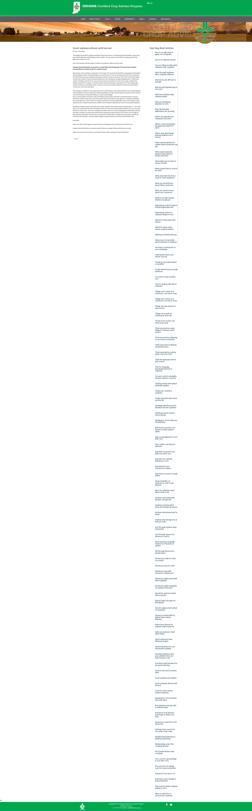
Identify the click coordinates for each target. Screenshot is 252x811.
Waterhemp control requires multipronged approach (166, 206)
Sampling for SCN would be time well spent (166, 699)
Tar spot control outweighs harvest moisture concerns (165, 377)
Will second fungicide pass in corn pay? (166, 88)
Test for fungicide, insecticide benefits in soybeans (163, 369)
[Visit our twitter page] (171, 805)
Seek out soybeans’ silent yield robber (165, 633)
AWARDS (152, 19)
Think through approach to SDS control (165, 360)
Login (151, 3)
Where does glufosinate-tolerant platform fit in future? (165, 135)
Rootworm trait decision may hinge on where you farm (164, 715)
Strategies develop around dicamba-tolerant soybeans (165, 406)
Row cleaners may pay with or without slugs (165, 706)
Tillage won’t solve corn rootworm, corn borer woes (166, 292)
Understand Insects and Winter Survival (164, 256)
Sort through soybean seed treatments (165, 528)
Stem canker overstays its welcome (165, 445)
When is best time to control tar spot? (166, 169)
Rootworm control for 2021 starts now (166, 723)
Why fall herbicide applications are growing (164, 110)
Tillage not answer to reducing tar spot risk (163, 314)
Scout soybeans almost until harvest (166, 684)
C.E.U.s (107, 19)
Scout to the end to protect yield (166, 671)
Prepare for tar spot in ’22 (165, 773)
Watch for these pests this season (165, 221)
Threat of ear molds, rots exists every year (165, 322)
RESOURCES (165, 19)
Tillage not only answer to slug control (165, 307)
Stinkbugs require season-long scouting (165, 414)
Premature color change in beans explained (165, 780)
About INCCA (94, 19)
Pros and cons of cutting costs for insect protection (165, 767)
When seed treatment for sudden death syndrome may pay (166, 144)
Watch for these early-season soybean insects (164, 228)
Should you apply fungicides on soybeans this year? (166, 587)
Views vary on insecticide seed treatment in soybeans (166, 241)
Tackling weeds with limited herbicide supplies (166, 384)
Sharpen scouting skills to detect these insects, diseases (165, 617)
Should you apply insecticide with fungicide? (166, 579)
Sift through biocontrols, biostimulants (164, 552)
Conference (129, 19)
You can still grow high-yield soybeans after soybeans (166, 66)
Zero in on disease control (165, 60)
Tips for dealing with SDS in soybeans (166, 285)
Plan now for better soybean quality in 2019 (166, 787)
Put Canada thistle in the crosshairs (164, 752)
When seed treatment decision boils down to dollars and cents (164, 154)
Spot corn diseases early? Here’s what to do (165, 491)
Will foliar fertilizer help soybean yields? (164, 95)
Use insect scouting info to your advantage (165, 248)
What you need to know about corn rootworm (164, 191)
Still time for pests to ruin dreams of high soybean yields (165, 429)
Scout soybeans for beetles (165, 678)
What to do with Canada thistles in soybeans (164, 199)
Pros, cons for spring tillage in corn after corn (165, 760)
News (141, 19)
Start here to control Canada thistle (166, 475)
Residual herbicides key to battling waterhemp (165, 738)
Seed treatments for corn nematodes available (165, 648)
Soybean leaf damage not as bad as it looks (166, 521)
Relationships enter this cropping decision (164, 745)
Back (76, 139)
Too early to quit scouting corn (165, 278)
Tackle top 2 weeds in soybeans (163, 392)
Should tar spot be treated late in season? (165, 594)
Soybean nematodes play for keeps (166, 513)
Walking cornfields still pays (166, 235)
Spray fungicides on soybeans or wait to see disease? (164, 483)
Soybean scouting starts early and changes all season (166, 506)
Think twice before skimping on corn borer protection (166, 338)
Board (117, 19)
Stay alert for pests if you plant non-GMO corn (165, 453)
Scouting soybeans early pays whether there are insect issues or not (164, 656)
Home (83, 19)
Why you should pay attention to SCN (163, 103)
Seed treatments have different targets (163, 640)
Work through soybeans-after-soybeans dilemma (165, 73)
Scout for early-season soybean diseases (164, 692)
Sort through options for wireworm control (165, 535)
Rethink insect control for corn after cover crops (165, 730)
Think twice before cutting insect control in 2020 (165, 353)
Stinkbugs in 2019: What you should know (166, 421)
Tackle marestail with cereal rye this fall (166, 399)
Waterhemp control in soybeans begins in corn (164, 213)
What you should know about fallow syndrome (164, 184)
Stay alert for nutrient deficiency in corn (163, 460)
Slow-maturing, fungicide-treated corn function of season (165, 544)
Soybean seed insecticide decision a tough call (165, 499)
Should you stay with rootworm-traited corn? (164, 572)
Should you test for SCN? (165, 566)
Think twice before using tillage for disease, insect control (164, 330)
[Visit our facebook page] (167, 805)
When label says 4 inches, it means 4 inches (165, 162)
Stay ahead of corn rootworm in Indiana (163, 467)
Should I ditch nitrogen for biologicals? (165, 602)
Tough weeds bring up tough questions (166, 270)
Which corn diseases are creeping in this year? (164, 118)
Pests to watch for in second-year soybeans (163, 795)
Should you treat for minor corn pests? (165, 559)
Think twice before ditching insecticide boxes (165, 346)
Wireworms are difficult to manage (165, 81)
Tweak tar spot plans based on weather (165, 263)
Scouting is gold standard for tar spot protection (166, 664)
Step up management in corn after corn (166, 438)
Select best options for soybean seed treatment (164, 625)
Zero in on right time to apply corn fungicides (164, 53)
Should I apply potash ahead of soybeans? (166, 609)
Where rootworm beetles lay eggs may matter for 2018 (165, 126)
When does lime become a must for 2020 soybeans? (165, 177)
